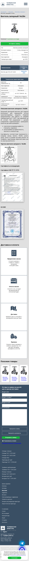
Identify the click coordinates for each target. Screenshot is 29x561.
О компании (5, 509)
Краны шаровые (6, 483)
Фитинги (4, 495)
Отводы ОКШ (5, 457)
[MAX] (22, 549)
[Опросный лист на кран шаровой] (12, 187)
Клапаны (4, 486)
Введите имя (5, 392)
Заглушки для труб (7, 476)
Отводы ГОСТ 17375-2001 (9, 453)
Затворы (4, 488)
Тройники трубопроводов (9, 467)
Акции (3, 518)
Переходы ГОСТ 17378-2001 (9, 462)
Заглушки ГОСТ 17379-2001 (9, 478)
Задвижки (4, 492)
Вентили (4, 490)
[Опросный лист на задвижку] (12, 224)
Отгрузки (4, 520)
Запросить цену (24, 71)
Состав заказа (5, 407)
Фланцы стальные (6, 472)
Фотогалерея (5, 513)
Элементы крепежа (7, 499)
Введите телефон (7, 397)
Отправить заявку (10, 437)
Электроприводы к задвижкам (10, 497)
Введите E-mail (6, 402)
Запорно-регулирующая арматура (11, 501)
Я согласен (14, 558)
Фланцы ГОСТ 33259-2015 (8, 474)
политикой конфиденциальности (18, 555)
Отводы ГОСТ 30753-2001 (9, 455)
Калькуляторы (6, 515)
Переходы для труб (7, 460)
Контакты (4, 522)
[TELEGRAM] (22, 543)
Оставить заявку (14, 44)
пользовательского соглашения (11, 443)
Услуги (3, 511)
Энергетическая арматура (9, 503)
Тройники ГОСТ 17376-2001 (9, 469)
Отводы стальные (6, 451)
